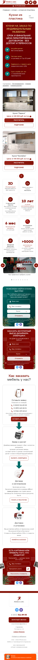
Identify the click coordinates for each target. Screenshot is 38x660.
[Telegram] (17, 324)
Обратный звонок (19, 619)
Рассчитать (19, 120)
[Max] (20, 324)
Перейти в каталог (19, 539)
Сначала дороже (16, 85)
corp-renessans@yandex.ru (19, 624)
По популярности (17, 84)
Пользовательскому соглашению (15, 321)
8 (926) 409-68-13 (20, 411)
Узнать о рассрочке (19, 500)
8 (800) (19, 615)
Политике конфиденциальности (20, 320)
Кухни (14, 10)
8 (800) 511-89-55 (20, 405)
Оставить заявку (19, 419)
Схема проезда (19, 632)
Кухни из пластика (27, 10)
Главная (6, 10)
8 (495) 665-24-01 (20, 408)
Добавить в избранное (19, 636)
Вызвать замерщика (19, 458)
